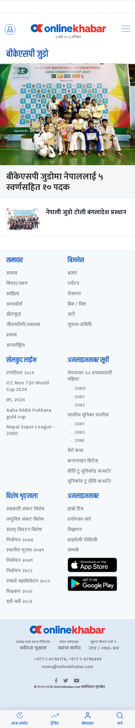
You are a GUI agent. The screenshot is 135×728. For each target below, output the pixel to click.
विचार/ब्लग (17, 283)
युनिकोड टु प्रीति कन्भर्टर (89, 481)
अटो (71, 314)
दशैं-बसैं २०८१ (19, 602)
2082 (79, 405)
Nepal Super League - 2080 (30, 430)
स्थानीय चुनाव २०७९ (25, 550)
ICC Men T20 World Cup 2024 (27, 386)
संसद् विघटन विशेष (24, 530)
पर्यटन (73, 283)
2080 (79, 388)
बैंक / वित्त (77, 304)
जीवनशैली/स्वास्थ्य (23, 325)
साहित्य (12, 294)
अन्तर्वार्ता (14, 304)
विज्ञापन (75, 530)
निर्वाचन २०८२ (19, 571)
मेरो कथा (76, 451)
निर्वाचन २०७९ (19, 560)
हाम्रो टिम (76, 509)
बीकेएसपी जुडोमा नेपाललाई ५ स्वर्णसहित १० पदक (54, 182)
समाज (11, 273)
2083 (79, 440)
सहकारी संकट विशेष (25, 509)
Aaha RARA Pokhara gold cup (28, 414)
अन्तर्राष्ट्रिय (15, 345)
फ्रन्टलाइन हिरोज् (83, 461)
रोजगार (74, 294)
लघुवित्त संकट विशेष (25, 519)
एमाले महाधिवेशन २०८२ (28, 581)
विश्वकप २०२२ (19, 592)
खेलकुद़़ (13, 314)
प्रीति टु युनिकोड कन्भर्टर (89, 471)
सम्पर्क (73, 550)
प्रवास (11, 335)
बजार (72, 273)
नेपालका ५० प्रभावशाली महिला (90, 376)
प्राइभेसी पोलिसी (82, 540)
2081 (79, 397)
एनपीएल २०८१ (20, 373)
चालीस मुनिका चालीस (88, 415)
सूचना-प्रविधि (80, 325)
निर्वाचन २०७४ (20, 540)
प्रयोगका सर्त (79, 519)
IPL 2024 (15, 400)
